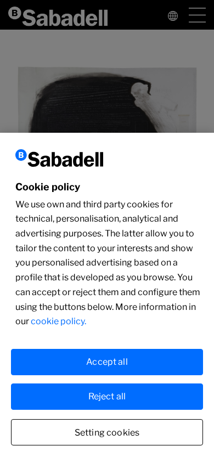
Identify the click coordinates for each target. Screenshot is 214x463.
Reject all (107, 396)
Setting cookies (107, 432)
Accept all (107, 362)
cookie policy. (58, 321)
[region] (107, 298)
